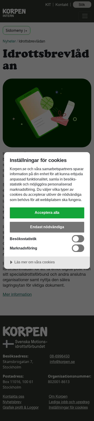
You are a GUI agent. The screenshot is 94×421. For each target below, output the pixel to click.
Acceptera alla (47, 212)
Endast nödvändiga (47, 227)
